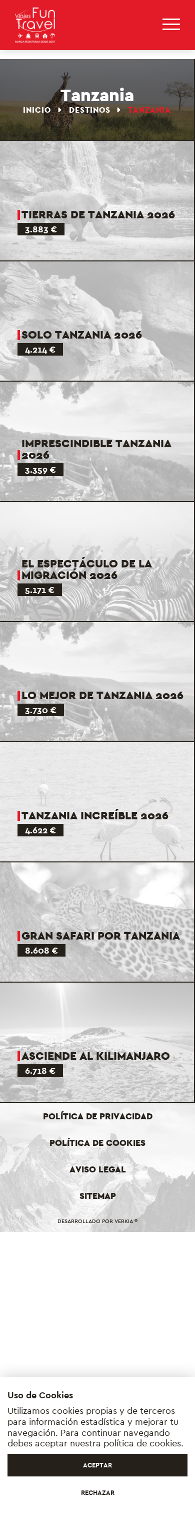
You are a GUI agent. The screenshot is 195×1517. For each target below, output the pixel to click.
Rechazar (97, 1492)
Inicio (38, 110)
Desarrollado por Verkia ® (98, 1221)
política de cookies (142, 1443)
